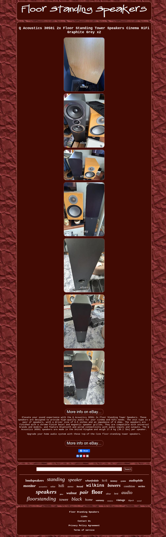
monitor (29, 486)
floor (97, 492)
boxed (80, 486)
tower (63, 499)
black (76, 499)
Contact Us (84, 521)
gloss (61, 494)
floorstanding (41, 499)
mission (110, 501)
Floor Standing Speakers (84, 512)
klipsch (131, 500)
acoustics (43, 486)
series (141, 486)
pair (84, 492)
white (52, 486)
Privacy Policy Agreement (84, 525)
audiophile (136, 480)
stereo (70, 486)
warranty (100, 500)
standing (56, 479)
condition (129, 486)
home (89, 500)
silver (108, 493)
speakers (46, 492)
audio (126, 492)
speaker (75, 479)
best (116, 493)
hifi (61, 485)
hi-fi (104, 480)
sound (139, 501)
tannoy (113, 481)
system (123, 481)
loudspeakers (34, 480)
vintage (120, 500)
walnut (71, 493)
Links (84, 516)
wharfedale (92, 480)
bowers (114, 485)
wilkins (95, 485)
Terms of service (84, 530)
